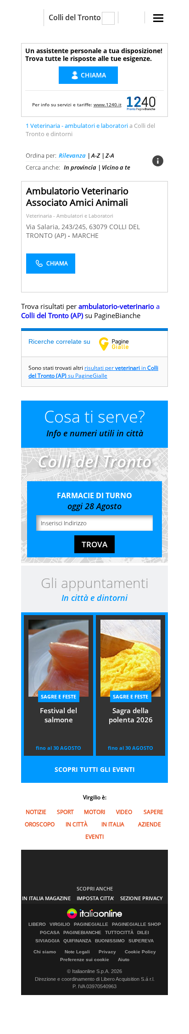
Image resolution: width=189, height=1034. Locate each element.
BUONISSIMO (110, 941)
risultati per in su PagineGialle (93, 372)
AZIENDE (149, 824)
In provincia (80, 167)
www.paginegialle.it (120, 344)
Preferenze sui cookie (84, 959)
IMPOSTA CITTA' (95, 898)
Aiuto (123, 959)
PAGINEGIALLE (91, 924)
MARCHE (85, 235)
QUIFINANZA (77, 941)
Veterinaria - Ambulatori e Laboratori (69, 215)
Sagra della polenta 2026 (131, 715)
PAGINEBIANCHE (82, 932)
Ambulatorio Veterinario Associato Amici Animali (77, 197)
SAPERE (153, 812)
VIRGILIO (60, 924)
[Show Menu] (158, 18)
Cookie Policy (140, 951)
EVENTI (94, 837)
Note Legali (77, 951)
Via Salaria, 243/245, (57, 226)
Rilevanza (72, 155)
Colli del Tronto (75, 17)
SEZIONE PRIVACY (141, 898)
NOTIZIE (36, 812)
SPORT (65, 812)
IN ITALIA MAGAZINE (46, 898)
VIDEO (124, 812)
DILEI (143, 932)
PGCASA (50, 932)
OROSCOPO (40, 824)
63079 (98, 226)
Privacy (107, 951)
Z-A (110, 155)
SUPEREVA (141, 941)
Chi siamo (44, 951)
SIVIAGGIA (47, 941)
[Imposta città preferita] (32, 17)
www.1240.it (108, 104)
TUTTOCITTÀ (119, 932)
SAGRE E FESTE (58, 696)
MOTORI (94, 812)
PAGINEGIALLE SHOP (136, 924)
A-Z (95, 155)
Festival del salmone (58, 715)
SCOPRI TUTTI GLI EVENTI (95, 769)
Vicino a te (116, 167)
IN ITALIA (112, 824)
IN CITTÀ (77, 824)
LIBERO (37, 924)
